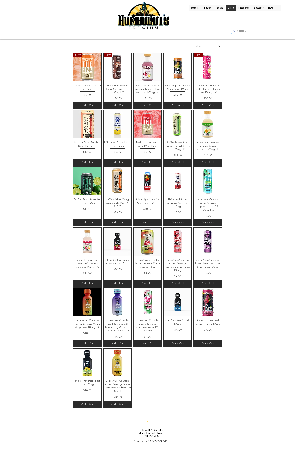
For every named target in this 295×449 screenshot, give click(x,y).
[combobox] (207, 46)
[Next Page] (155, 421)
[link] (269, 15)
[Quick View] (147, 67)
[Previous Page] (139, 421)
